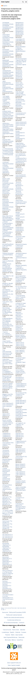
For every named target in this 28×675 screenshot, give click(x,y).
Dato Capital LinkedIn (14, 665)
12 (18, 608)
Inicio (2, 608)
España (5, 5)
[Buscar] (23, 2)
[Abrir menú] (26, 2)
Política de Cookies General (14, 615)
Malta (12, 635)
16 (25, 608)
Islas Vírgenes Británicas (10, 637)
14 (21, 608)
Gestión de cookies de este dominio (14, 617)
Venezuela (21, 637)
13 (20, 608)
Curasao (23, 632)
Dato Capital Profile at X (14, 662)
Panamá (7, 635)
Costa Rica (20, 640)
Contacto (21, 622)
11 (17, 608)
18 (3, 609)
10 (15, 608)
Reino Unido (15, 629)
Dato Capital (5, 2)
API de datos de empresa (11, 622)
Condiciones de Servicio (14, 620)
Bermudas (8, 640)
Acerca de (5, 612)
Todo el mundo (7, 629)
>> (5, 609)
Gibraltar (22, 629)
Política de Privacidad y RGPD (17, 612)
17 (1, 609)
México (14, 640)
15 (23, 608)
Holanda (17, 632)
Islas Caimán (19, 635)
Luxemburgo (5, 632)
